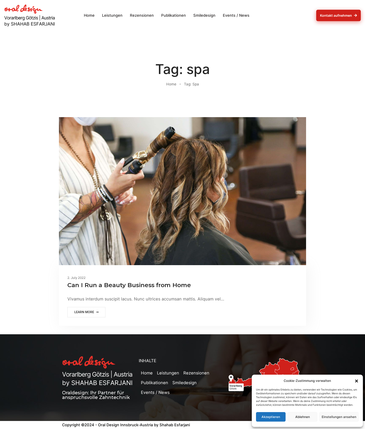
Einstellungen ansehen (339, 417)
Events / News (236, 15)
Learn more (84, 312)
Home (89, 15)
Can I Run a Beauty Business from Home (129, 285)
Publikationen (173, 15)
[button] (356, 381)
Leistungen (112, 15)
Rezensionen (142, 15)
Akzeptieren (270, 417)
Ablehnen (302, 417)
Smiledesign (204, 15)
